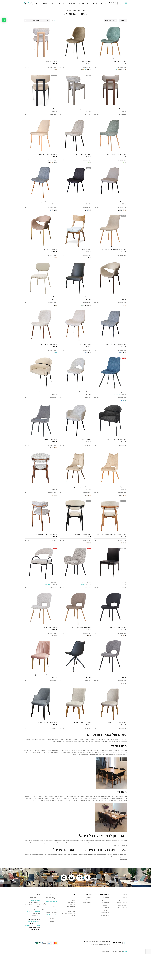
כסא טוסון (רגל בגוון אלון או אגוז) (48, 344)
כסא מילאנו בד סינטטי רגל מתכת (82, 154)
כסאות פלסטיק (105, 913)
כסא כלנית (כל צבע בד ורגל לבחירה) (82, 722)
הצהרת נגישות (71, 902)
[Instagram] (79, 877)
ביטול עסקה (71, 911)
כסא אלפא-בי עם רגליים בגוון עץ (48, 202)
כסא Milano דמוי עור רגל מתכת (118, 202)
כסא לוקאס (123, 392)
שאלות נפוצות (71, 907)
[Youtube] (71, 877)
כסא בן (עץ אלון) (86, 249)
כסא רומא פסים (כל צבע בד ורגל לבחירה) (46, 675)
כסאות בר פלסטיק (122, 908)
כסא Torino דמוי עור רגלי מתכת (118, 627)
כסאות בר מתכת (122, 905)
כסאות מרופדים (105, 908)
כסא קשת (54, 582)
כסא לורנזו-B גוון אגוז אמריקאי (118, 109)
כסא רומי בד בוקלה (86, 439)
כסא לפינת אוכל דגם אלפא (84, 202)
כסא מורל (123, 582)
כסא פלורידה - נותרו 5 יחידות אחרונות (81, 675)
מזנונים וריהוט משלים (69, 898)
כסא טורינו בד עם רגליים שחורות (117, 675)
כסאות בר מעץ (123, 900)
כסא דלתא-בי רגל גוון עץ (84, 344)
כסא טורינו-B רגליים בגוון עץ (49, 627)
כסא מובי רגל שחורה (86, 61)
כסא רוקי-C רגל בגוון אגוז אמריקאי (82, 487)
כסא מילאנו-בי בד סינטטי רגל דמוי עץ (116, 154)
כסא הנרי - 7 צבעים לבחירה (84, 297)
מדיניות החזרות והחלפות (68, 913)
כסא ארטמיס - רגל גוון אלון (50, 249)
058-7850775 (32, 898)
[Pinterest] (64, 877)
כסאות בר (124, 897)
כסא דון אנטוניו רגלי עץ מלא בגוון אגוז (47, 487)
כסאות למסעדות (105, 903)
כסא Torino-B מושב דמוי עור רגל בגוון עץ (80, 627)
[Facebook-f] (87, 877)
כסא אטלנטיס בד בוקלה (85, 392)
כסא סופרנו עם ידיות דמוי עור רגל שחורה (46, 392)
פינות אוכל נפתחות (87, 900)
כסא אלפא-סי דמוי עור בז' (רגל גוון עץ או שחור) (113, 249)
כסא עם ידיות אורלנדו (85, 582)
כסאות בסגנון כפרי (104, 900)
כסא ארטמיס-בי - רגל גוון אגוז (118, 297)
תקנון (73, 900)
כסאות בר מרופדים (122, 903)
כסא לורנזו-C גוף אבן (85, 109)
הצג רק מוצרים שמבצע (109, 20)
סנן (122, 20)
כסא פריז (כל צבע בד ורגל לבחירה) (117, 722)
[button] (4, 20)
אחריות (73, 916)
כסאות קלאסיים (105, 915)
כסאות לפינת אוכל (76, 10)
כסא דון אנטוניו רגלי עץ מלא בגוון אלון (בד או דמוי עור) (111, 535)
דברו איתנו (72, 909)
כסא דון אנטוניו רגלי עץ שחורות (83, 535)
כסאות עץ (106, 910)
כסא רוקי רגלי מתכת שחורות (49, 439)
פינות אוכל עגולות (87, 903)
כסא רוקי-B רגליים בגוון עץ (119, 487)
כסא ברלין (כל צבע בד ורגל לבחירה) (47, 722)
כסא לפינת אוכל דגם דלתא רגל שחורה (116, 344)
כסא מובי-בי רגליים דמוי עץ (119, 61)
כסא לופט (54, 297)
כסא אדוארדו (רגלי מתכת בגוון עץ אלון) (46, 535)
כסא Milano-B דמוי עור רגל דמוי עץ (47, 154)
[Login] (32, 3)
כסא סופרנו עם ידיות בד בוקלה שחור (116, 439)
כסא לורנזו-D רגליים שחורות (49, 109)
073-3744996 (50, 898)
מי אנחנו (72, 905)
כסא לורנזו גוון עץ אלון (51, 61)
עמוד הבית (84, 10)
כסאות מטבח (106, 905)
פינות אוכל (89, 897)
